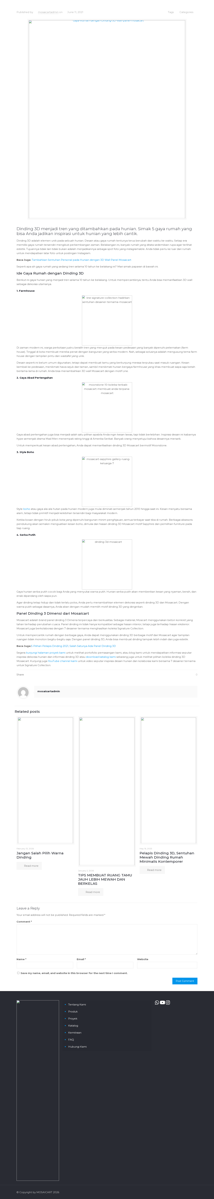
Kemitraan (74, 1032)
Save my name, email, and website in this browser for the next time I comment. (74, 973)
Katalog (73, 1025)
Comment (24, 921)
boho (26, 508)
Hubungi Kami (77, 1046)
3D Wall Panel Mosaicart (115, 259)
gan (97, 259)
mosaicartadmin (48, 12)
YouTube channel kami (62, 661)
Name (21, 959)
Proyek (72, 1018)
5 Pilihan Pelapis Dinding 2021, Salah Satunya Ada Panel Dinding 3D (73, 646)
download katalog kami (100, 656)
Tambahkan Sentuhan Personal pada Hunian (60, 259)
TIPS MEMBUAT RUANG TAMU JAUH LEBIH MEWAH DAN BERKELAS (105, 879)
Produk (73, 1011)
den (92, 259)
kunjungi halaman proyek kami (45, 652)
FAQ (71, 1039)
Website (142, 959)
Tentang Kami (77, 1004)
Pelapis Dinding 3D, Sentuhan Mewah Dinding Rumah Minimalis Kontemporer (167, 857)
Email (81, 959)
